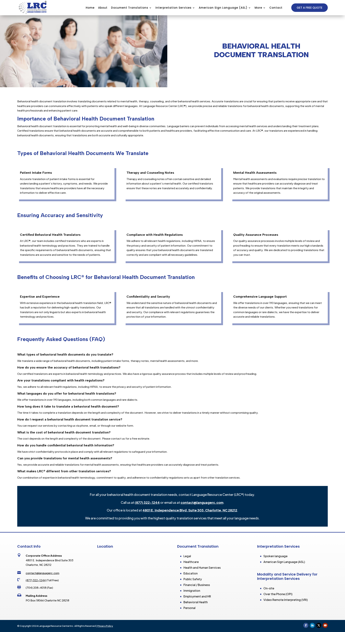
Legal (187, 556)
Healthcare (191, 562)
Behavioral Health (195, 602)
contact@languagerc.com (202, 502)
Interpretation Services (173, 8)
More (258, 8)
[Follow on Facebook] (305, 625)
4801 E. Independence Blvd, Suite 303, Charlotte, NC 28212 (189, 510)
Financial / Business (196, 585)
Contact (275, 8)
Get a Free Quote (309, 8)
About (102, 8)
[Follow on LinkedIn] (312, 625)
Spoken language (275, 556)
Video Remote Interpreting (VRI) (285, 600)
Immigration (191, 590)
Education (190, 573)
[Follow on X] (318, 625)
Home (90, 8)
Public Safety (192, 579)
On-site (268, 588)
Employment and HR (197, 596)
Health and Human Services (202, 567)
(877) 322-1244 (147, 502)
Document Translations (129, 8)
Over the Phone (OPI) (277, 594)
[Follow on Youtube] (325, 625)
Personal (189, 608)
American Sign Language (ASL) (223, 8)
